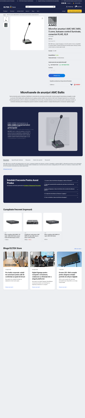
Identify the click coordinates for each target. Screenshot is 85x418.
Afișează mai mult (7, 169)
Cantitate (50, 67)
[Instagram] (65, 3)
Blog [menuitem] (33, 11)
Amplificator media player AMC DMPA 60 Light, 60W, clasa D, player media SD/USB (32, 236)
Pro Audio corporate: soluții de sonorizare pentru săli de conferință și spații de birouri (15, 275)
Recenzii (47, 160)
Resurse (28, 160)
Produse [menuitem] (5, 11)
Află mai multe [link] (77, 248)
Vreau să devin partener (74, 11)
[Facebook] (64, 3)
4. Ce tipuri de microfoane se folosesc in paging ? (55, 193)
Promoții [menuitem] (12, 11)
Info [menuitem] (38, 11)
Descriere (6, 160)
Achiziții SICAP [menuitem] (20, 11)
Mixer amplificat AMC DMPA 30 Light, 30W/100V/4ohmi (51, 235)
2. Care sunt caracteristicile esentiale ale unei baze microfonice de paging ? (59, 185)
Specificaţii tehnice (17, 160)
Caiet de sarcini (37, 160)
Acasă (4, 14)
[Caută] (53, 7)
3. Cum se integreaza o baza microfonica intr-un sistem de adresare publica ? (59, 189)
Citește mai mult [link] (9, 287)
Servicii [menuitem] (27, 11)
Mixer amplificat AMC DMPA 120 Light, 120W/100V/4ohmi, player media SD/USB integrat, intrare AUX (12, 236)
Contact (63, 11)
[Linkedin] (62, 3)
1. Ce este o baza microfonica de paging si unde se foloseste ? (58, 180)
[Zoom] (42, 18)
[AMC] (52, 21)
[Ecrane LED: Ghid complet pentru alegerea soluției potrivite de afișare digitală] (69, 259)
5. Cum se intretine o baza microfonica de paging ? (55, 197)
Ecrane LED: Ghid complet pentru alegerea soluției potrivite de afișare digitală (68, 275)
